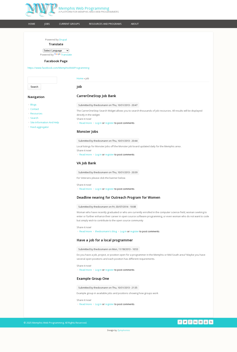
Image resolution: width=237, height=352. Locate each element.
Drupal (63, 39)
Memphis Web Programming (84, 8)
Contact (34, 109)
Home (31, 23)
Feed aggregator (39, 127)
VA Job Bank (86, 163)
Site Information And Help (44, 122)
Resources (36, 113)
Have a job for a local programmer (105, 240)
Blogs (33, 104)
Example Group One (93, 278)
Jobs (47, 23)
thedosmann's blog (106, 231)
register (109, 123)
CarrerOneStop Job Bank (96, 96)
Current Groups (69, 23)
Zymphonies (123, 330)
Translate (66, 54)
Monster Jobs (87, 131)
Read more (85, 123)
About (135, 23)
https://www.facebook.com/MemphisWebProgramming (58, 67)
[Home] (41, 10)
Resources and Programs (105, 23)
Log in (98, 123)
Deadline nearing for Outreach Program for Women (118, 197)
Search (34, 118)
